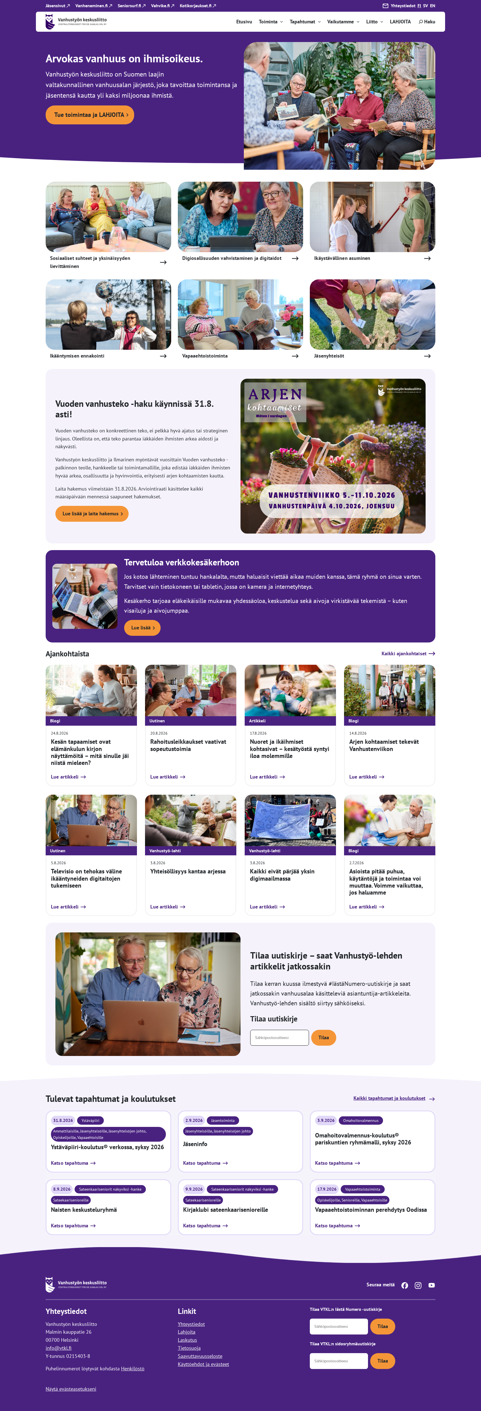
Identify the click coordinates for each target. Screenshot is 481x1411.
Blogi (55, 720)
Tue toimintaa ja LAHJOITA (89, 115)
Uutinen (157, 720)
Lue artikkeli (64, 777)
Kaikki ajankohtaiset (404, 653)
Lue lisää (141, 627)
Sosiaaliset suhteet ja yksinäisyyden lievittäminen (90, 262)
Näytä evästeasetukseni (71, 1389)
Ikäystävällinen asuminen (342, 258)
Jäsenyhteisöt (329, 356)
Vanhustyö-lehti (165, 850)
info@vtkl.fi (59, 1348)
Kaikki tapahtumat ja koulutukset (389, 1098)
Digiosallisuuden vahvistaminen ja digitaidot (231, 258)
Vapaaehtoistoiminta (205, 356)
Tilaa (323, 1037)
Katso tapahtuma (69, 1163)
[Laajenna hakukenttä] (426, 22)
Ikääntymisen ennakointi (77, 356)
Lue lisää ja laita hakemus (91, 513)
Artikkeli (257, 720)
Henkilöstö (132, 1368)
